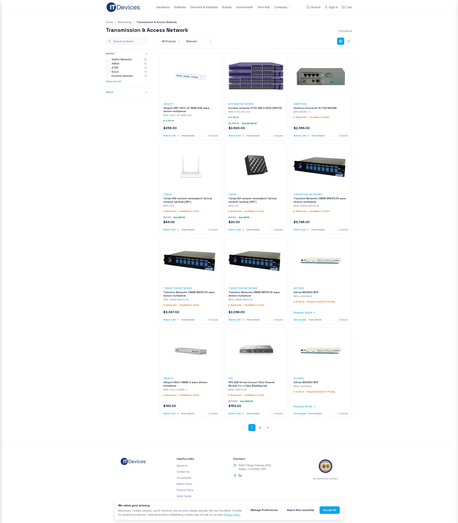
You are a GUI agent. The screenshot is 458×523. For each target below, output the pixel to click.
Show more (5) (113, 81)
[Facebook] (235, 475)
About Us (182, 465)
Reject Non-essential (300, 510)
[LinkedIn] (240, 475)
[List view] (348, 41)
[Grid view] (340, 41)
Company (280, 7)
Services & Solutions (204, 7)
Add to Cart (169, 135)
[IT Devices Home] (123, 7)
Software (180, 7)
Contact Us (183, 471)
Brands (227, 7)
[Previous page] (244, 427)
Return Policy (184, 483)
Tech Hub (263, 7)
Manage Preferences (264, 510)
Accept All (329, 510)
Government (244, 7)
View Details (187, 135)
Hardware (163, 7)
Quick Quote (184, 496)
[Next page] (267, 427)
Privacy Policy (185, 489)
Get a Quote (300, 319)
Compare (213, 135)
